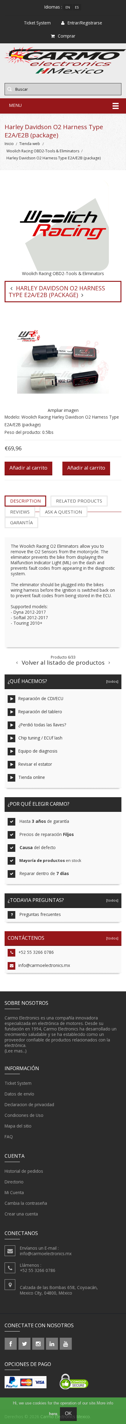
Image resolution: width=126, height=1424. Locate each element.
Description (25, 501)
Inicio (9, 143)
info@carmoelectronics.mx (44, 965)
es (77, 7)
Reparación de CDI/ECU (40, 698)
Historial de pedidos (24, 1171)
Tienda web (29, 143)
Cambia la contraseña (26, 1203)
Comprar (66, 36)
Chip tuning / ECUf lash (40, 738)
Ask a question (63, 512)
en (67, 7)
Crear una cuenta (21, 1214)
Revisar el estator (35, 764)
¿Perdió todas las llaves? (42, 725)
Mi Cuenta (14, 1192)
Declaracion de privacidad (29, 1104)
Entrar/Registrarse (85, 23)
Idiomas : (53, 7)
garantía (21, 522)
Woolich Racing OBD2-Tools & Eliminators (42, 151)
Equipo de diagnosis (37, 751)
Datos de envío (19, 1094)
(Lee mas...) (16, 1051)
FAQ (9, 1136)
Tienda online (31, 777)
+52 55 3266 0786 (36, 952)
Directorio (14, 1182)
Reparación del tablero (40, 711)
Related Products (79, 501)
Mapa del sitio (18, 1126)
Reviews (20, 512)
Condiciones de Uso (24, 1115)
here (53, 1413)
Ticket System (18, 1083)
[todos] (111, 681)
